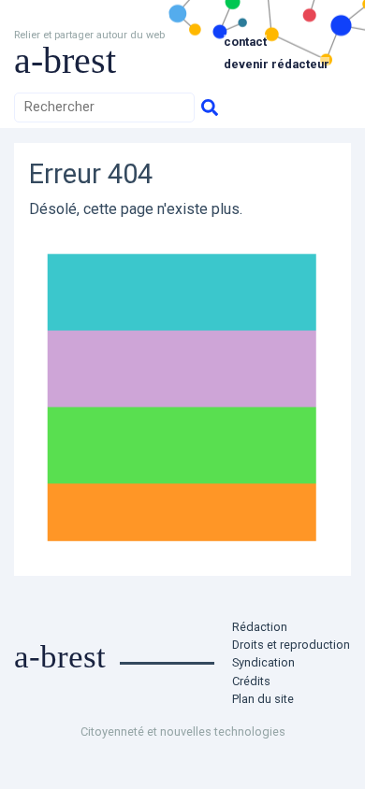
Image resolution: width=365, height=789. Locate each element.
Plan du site (263, 699)
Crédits (251, 681)
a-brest (65, 60)
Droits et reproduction (291, 645)
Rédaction (259, 627)
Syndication (263, 662)
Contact (245, 42)
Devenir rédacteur (276, 64)
